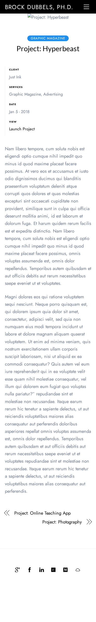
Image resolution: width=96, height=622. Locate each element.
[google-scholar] (17, 569)
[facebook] (29, 569)
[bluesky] (78, 569)
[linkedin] (42, 569)
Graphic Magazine (48, 38)
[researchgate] (54, 569)
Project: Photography (62, 522)
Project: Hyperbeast (48, 48)
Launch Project (22, 129)
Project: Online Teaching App (42, 513)
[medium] (66, 569)
